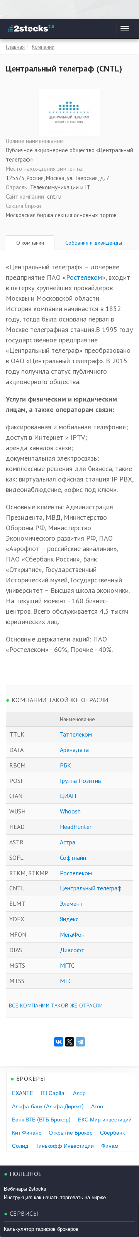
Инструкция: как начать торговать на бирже (55, 1197)
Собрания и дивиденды (93, 242)
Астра (67, 842)
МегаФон (72, 934)
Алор (79, 1093)
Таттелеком (76, 734)
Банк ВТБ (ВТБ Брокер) (41, 1119)
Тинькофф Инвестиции (65, 1145)
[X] (69, 1041)
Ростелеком (84, 277)
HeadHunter (76, 826)
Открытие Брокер (71, 1132)
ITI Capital (53, 1093)
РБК (65, 765)
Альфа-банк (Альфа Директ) (48, 1106)
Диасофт (72, 950)
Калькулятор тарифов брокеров (41, 1228)
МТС (66, 981)
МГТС (67, 965)
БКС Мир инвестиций (105, 1119)
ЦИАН (68, 796)
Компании (43, 46)
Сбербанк (112, 1132)
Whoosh (70, 811)
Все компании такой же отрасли (56, 1005)
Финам (110, 1145)
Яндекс (69, 919)
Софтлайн (73, 857)
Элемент (71, 903)
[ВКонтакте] (58, 1041)
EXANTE (22, 1093)
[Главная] (30, 29)
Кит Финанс (26, 1132)
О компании (30, 242)
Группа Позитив (80, 780)
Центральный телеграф (91, 888)
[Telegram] (80, 1041)
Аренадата (74, 750)
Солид (20, 1145)
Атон (97, 1106)
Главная (15, 46)
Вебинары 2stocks (25, 1188)
